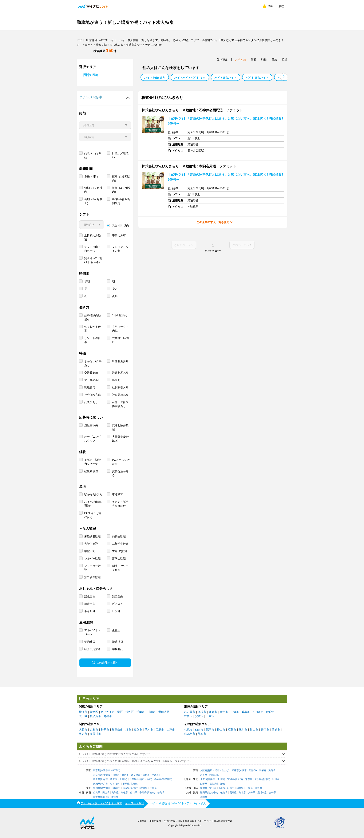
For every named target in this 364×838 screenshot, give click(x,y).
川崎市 (151, 711)
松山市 (221, 729)
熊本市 (202, 733)
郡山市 (254, 729)
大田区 (83, 716)
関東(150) (90, 75)
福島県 (212, 784)
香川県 (142, 792)
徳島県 (160, 792)
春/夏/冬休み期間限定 (121, 201)
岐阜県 (144, 788)
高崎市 (133, 784)
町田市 (115, 770)
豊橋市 (188, 716)
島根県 (124, 792)
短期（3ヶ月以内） (121, 189)
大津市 (171, 729)
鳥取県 (115, 792)
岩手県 (257, 779)
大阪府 (203, 770)
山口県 (133, 792)
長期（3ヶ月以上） (93, 201)
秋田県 (275, 779)
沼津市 (235, 711)
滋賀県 (271, 770)
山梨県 (249, 788)
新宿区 (94, 711)
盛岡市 (265, 779)
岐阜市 (246, 711)
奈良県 (203, 775)
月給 (284, 59)
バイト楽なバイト (226, 77)
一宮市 (210, 716)
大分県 (251, 792)
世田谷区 (163, 711)
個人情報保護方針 (223, 821)
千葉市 (140, 711)
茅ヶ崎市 (135, 775)
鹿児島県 (262, 792)
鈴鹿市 (270, 711)
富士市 (224, 711)
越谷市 (108, 716)
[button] (283, 76)
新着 (253, 59)
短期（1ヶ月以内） (93, 189)
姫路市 (138, 729)
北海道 (203, 779)
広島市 (232, 729)
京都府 (262, 770)
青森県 (248, 779)
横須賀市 (95, 716)
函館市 (276, 729)
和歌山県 (214, 775)
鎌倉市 (146, 775)
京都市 (94, 729)
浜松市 (202, 711)
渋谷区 (130, 711)
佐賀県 (223, 792)
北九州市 (189, 733)
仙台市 (199, 729)
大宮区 (122, 779)
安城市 (199, 716)
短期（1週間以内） (121, 178)
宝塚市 (160, 729)
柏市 (149, 779)
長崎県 (233, 792)
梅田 (210, 770)
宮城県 (230, 779)
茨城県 (96, 784)
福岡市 (210, 729)
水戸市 (104, 784)
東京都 (96, 770)
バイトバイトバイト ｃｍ (189, 77)
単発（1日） (91, 176)
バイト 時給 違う (154, 77)
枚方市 (83, 733)
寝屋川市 (95, 733)
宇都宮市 (166, 779)
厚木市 (155, 775)
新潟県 (203, 788)
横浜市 (83, 711)
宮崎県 (272, 792)
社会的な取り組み (173, 821)
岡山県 (105, 792)
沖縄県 (203, 797)
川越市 (104, 779)
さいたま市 (108, 711)
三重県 (153, 788)
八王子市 (105, 770)
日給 (274, 59)
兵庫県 (235, 770)
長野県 (258, 788)
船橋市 (140, 779)
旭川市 (243, 729)
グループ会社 (204, 821)
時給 (264, 59)
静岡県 (126, 788)
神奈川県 (97, 775)
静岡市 (213, 711)
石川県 (222, 788)
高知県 (114, 797)
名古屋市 (189, 711)
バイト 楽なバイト (257, 77)
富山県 (212, 788)
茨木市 (149, 729)
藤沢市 (125, 775)
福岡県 (203, 792)
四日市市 (258, 711)
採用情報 (189, 821)
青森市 (265, 729)
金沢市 (229, 788)
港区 (120, 711)
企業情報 (142, 821)
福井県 (240, 788)
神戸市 (105, 729)
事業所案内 (155, 821)
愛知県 (96, 788)
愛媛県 (96, 797)
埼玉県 (96, 779)
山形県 (203, 784)
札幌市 (188, 729)
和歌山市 (117, 729)
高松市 (150, 792)
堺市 (128, 729)
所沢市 (113, 779)
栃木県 (157, 779)
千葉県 (133, 779)
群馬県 (126, 784)
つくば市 (114, 784)
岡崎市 (115, 788)
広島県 (96, 792)
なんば (225, 770)
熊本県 (242, 792)
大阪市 (83, 729)
